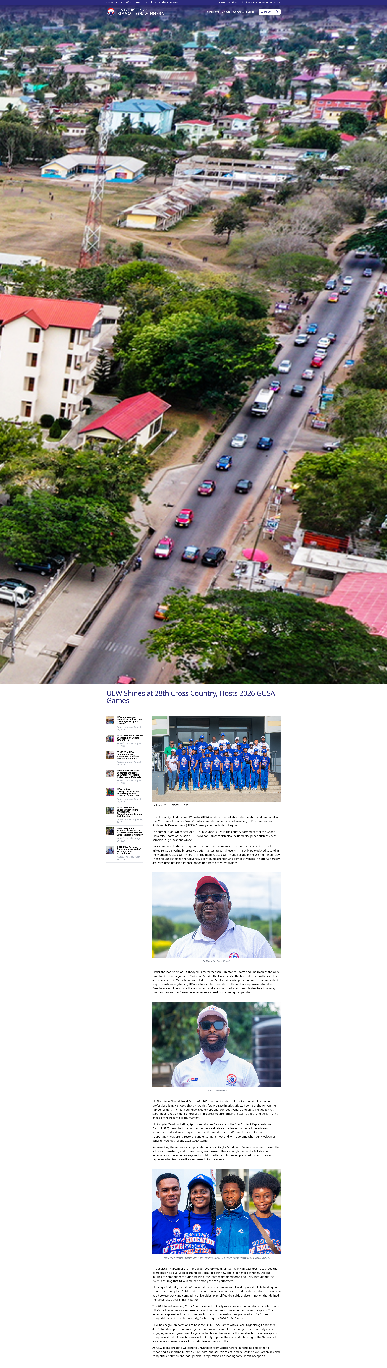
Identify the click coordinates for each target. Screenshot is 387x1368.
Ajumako (110, 2)
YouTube (277, 2)
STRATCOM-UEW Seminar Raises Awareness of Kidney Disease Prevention (128, 755)
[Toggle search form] (277, 12)
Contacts (174, 2)
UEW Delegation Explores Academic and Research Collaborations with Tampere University (130, 831)
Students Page (142, 2)
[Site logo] (135, 11)
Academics (238, 11)
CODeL (119, 2)
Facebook (239, 2)
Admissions (213, 11)
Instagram (252, 2)
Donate (250, 11)
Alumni (153, 2)
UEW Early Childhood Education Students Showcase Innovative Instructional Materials (129, 773)
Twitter (265, 2)
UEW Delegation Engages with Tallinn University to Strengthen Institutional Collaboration (129, 812)
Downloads (163, 2)
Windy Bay (225, 2)
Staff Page (129, 2)
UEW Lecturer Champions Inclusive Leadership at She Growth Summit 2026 (128, 792)
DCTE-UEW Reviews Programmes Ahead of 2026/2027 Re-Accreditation (129, 850)
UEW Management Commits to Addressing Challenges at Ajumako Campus (129, 720)
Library (226, 11)
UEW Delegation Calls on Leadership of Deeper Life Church (130, 737)
